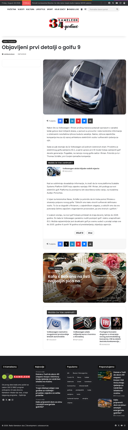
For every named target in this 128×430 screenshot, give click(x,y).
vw (91, 233)
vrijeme (69, 403)
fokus (79, 377)
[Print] (90, 120)
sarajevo (70, 394)
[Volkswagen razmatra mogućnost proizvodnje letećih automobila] (58, 323)
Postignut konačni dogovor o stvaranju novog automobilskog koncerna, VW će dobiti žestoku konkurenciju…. (110, 337)
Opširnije (22, 395)
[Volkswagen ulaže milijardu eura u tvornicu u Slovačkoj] (84, 323)
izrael (79, 381)
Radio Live (74, 9)
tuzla (78, 394)
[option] (84, 278)
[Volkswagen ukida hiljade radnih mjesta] (54, 171)
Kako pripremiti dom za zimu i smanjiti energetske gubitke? (120, 406)
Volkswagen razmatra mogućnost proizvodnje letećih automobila (58, 334)
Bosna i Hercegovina (80, 373)
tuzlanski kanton (73, 398)
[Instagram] (12, 399)
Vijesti (21, 9)
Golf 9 (80, 233)
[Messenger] (84, 120)
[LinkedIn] (72, 120)
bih (68, 373)
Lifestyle (40, 9)
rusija (89, 390)
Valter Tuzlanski (9, 41)
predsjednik (80, 390)
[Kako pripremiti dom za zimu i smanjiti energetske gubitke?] (105, 403)
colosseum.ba (43, 426)
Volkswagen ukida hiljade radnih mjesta (81, 168)
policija (69, 390)
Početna (11, 9)
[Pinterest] (78, 120)
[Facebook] (60, 120)
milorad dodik (83, 386)
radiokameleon (9, 54)
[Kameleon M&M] (64, 23)
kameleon (88, 381)
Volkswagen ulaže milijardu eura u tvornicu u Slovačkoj (84, 334)
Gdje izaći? (60, 9)
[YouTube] (9, 399)
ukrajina (85, 398)
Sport (50, 9)
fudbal (87, 377)
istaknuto (70, 381)
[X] (66, 120)
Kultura (30, 9)
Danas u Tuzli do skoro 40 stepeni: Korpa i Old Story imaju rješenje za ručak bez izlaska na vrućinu (120, 382)
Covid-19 (70, 377)
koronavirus (71, 386)
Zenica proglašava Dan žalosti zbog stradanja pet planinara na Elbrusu (59, 3)
